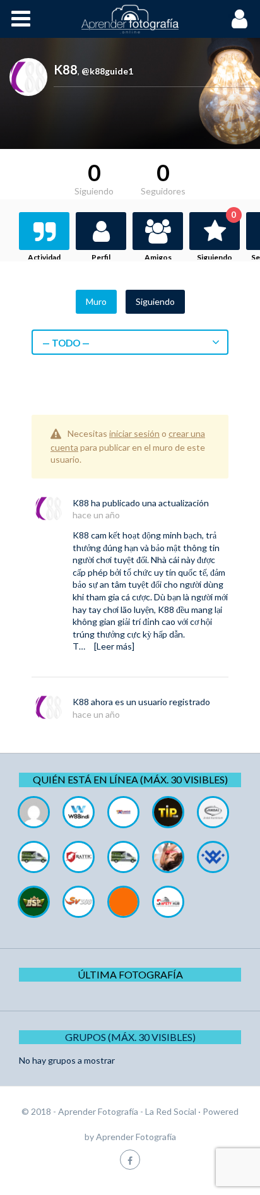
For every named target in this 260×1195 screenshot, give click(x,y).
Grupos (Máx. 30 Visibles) (130, 1037)
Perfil (101, 257)
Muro (96, 301)
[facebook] (130, 1159)
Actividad (44, 257)
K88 (81, 502)
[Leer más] (114, 646)
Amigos (158, 257)
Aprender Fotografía (136, 1136)
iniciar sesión (134, 433)
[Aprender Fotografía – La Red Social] (130, 19)
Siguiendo (216, 237)
